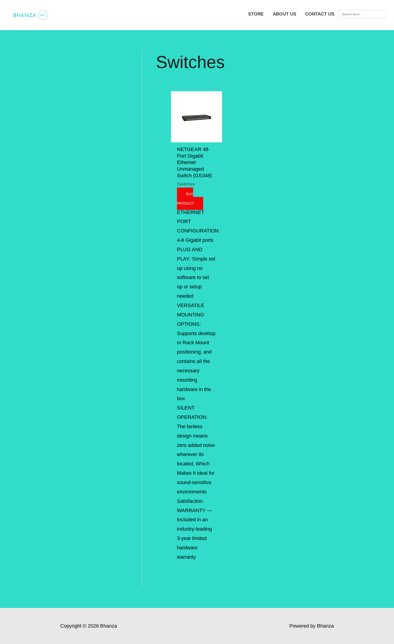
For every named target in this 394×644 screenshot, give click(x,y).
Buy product (185, 198)
